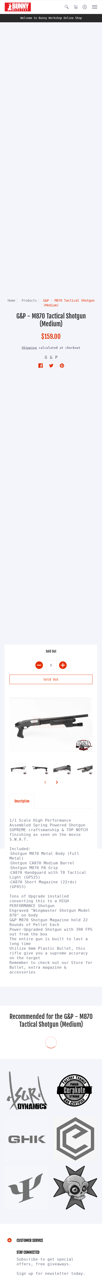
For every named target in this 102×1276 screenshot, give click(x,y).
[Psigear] (27, 1187)
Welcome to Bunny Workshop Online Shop (51, 18)
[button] (66, 7)
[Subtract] (39, 665)
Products (29, 300)
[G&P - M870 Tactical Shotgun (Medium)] (51, 724)
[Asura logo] (27, 1090)
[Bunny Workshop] (18, 7)
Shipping (29, 348)
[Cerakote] (75, 1090)
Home (11, 300)
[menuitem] (66, 7)
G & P (51, 357)
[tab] (21, 801)
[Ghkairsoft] (27, 1139)
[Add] (63, 665)
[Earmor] (75, 1139)
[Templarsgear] (75, 1188)
